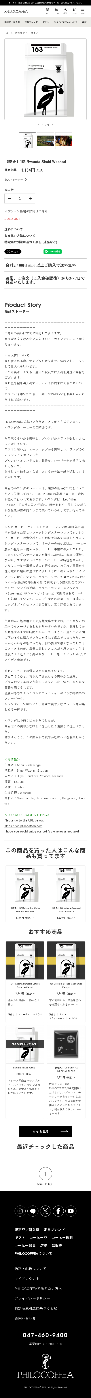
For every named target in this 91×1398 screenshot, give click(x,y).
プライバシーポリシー (32, 1298)
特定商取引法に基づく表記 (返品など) (30, 242)
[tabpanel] (45, 79)
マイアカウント (27, 1278)
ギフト (45, 22)
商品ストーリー (13, 179)
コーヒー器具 (25, 1245)
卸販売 (57, 1245)
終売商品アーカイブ (26, 32)
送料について (13, 229)
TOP (6, 32)
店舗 (84, 22)
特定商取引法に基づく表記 (36, 1308)
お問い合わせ (25, 1318)
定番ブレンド (31, 22)
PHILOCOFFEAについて (66, 22)
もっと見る (40, 1131)
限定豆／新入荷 (12, 22)
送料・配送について (30, 1268)
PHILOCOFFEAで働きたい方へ (38, 1288)
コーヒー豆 (38, 1237)
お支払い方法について (19, 235)
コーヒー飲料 (62, 1237)
